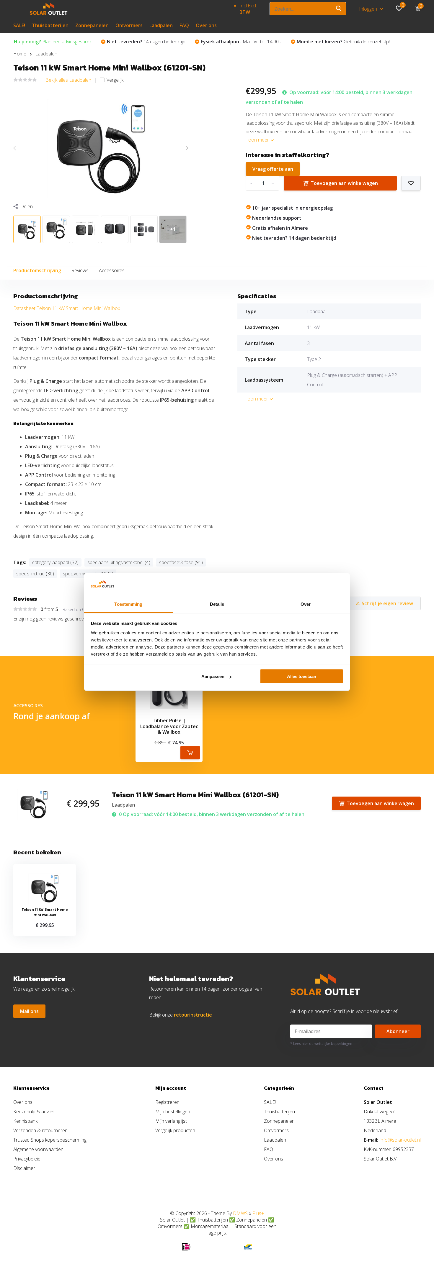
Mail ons (29, 1011)
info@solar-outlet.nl (400, 1140)
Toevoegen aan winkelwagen (344, 183)
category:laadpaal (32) (55, 562)
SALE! (19, 25)
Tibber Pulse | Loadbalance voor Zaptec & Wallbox (169, 726)
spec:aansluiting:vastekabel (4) (118, 562)
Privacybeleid (26, 1158)
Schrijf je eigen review (387, 603)
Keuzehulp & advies (34, 1111)
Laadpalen (161, 25)
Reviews (80, 270)
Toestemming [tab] (128, 603)
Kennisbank (25, 1121)
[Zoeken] (339, 8)
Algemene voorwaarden (38, 1149)
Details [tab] (217, 603)
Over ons (206, 25)
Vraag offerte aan (272, 169)
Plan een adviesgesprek (53, 41)
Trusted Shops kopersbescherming (50, 1140)
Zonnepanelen (92, 25)
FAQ (184, 25)
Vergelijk (115, 80)
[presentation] (15, 148)
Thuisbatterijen (50, 25)
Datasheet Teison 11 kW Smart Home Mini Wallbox (66, 308)
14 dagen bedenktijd (146, 41)
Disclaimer (24, 1168)
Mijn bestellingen (172, 1111)
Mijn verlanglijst (171, 1121)
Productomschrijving (37, 270)
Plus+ (258, 1213)
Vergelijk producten (175, 1130)
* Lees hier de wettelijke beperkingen (321, 1043)
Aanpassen (212, 676)
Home (19, 53)
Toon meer (258, 140)
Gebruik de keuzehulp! (343, 41)
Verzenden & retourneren (40, 1130)
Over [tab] (306, 603)
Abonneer (397, 1031)
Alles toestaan (301, 676)
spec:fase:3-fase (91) (181, 562)
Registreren (167, 1102)
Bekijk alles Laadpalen (68, 80)
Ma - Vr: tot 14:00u (241, 41)
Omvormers (129, 25)
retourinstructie (193, 1015)
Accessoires (112, 270)
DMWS (240, 1213)
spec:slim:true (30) (35, 573)
